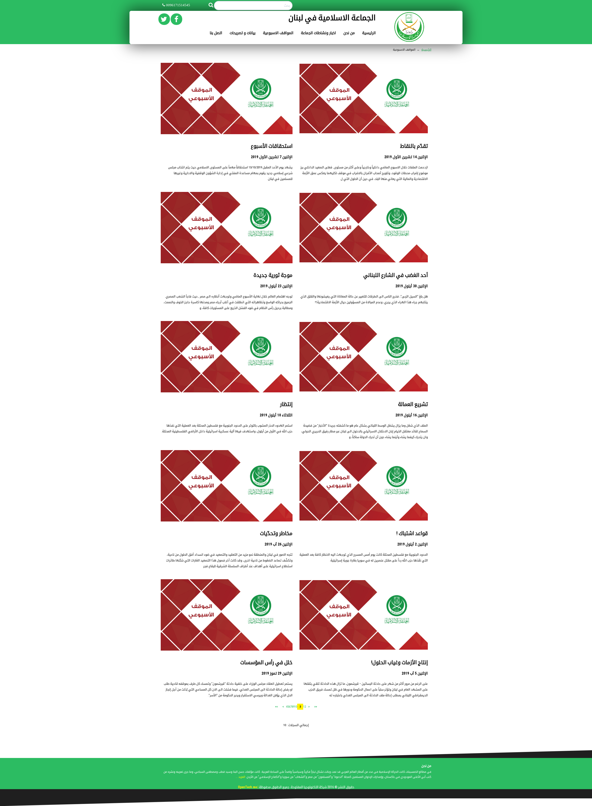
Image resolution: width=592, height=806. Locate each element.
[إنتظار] (227, 356)
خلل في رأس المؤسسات (266, 662)
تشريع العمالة (413, 404)
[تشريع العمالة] (363, 356)
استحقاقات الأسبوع (272, 146)
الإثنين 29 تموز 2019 (277, 673)
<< (315, 706)
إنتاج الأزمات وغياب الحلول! (399, 662)
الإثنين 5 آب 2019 (415, 673)
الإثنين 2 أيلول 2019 (412, 544)
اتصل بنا (216, 33)
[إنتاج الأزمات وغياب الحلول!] (363, 614)
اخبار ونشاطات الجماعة (318, 33)
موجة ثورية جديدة (273, 275)
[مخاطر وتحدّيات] (227, 485)
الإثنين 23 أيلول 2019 (276, 286)
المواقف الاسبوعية (278, 33)
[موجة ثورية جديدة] (227, 227)
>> (276, 706)
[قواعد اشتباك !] (363, 485)
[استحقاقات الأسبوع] (227, 98)
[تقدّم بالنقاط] (363, 98)
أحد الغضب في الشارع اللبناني (395, 275)
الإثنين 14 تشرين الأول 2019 (406, 157)
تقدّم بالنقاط (414, 146)
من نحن (349, 33)
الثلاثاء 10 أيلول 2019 (276, 415)
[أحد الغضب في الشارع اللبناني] (363, 227)
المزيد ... (240, 777)
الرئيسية (369, 33)
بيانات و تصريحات (243, 33)
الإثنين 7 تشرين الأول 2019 (272, 157)
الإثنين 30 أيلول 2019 (411, 286)
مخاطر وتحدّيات (276, 533)
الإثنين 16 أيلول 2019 (411, 415)
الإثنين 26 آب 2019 (279, 544)
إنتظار (286, 404)
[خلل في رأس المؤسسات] (227, 614)
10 (295, 706)
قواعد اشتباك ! (412, 533)
